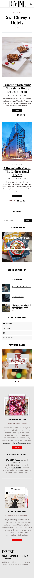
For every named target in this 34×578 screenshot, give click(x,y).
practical (6, 443)
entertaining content (22, 443)
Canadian (26, 430)
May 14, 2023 (11, 95)
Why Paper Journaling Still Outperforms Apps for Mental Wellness (21, 306)
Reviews (14, 164)
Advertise (14, 556)
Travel (19, 80)
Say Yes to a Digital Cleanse (21, 287)
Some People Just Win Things (17, 360)
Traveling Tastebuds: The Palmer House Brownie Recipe (17, 88)
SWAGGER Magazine (14, 460)
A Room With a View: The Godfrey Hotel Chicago (17, 171)
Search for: (5, 217)
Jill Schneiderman (21, 95)
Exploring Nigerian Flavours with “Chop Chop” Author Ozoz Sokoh (17, 243)
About (4, 556)
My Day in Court (18, 297)
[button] (15, 264)
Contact (25, 556)
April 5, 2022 (10, 178)
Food (14, 80)
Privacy (8, 558)
